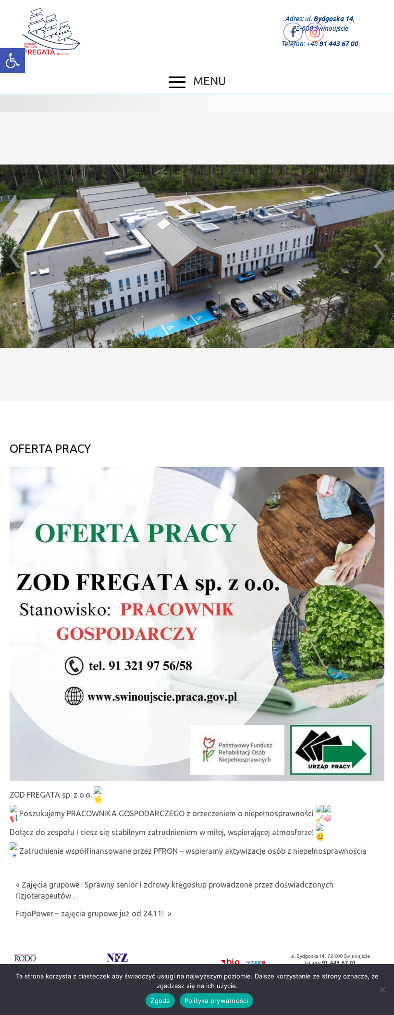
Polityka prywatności (216, 1000)
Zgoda (160, 1000)
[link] (12, 60)
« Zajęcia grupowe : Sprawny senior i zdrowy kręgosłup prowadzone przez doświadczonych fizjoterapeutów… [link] (174, 890)
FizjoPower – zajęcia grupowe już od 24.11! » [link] (93, 913)
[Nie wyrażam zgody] (382, 989)
